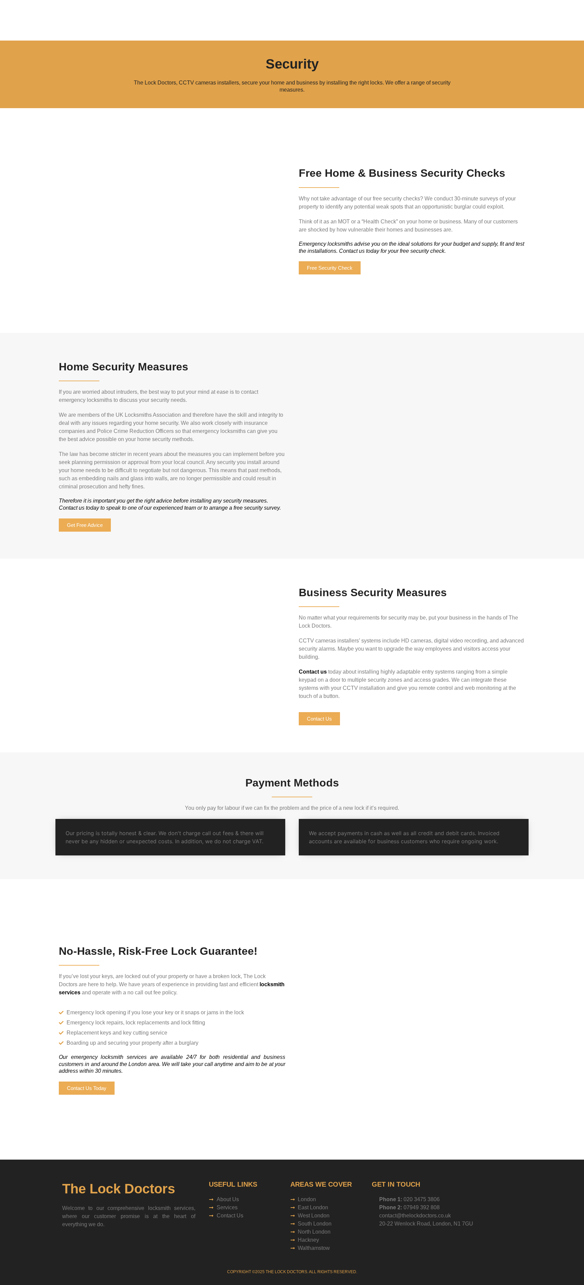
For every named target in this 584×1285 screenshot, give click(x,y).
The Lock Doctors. (287, 1271)
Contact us (313, 672)
